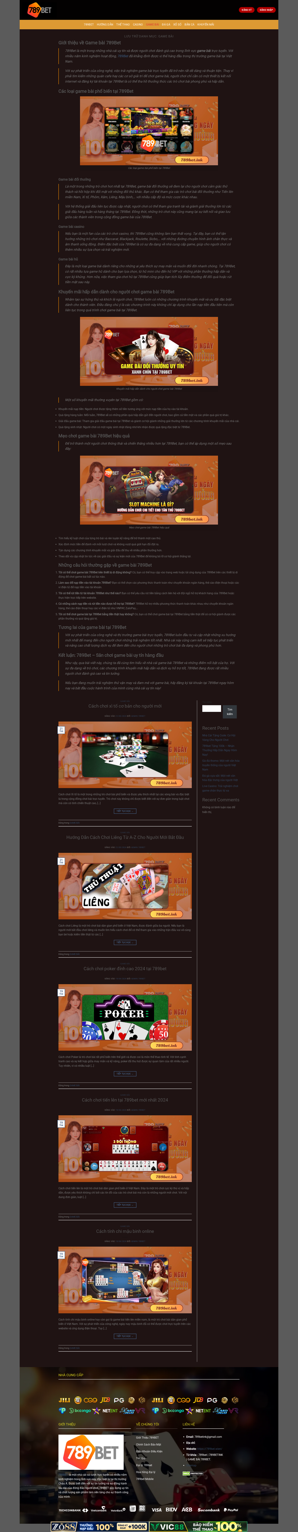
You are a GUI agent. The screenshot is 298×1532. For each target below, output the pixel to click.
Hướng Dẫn (105, 24)
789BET (89, 24)
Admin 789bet (138, 716)
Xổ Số (177, 24)
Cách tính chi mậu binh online (125, 1231)
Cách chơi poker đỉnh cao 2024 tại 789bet (125, 968)
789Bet (122, 56)
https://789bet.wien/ (209, 1448)
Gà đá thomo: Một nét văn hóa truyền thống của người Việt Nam (221, 765)
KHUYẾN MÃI (205, 24)
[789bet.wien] (39, 9)
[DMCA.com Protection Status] (193, 1473)
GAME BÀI (152, 24)
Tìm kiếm (207, 702)
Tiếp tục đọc (125, 811)
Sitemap (191, 1465)
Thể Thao (123, 24)
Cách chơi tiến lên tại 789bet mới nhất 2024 (125, 1100)
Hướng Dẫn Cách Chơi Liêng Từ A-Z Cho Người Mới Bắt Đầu (125, 837)
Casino (138, 24)
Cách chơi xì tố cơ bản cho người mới (125, 706)
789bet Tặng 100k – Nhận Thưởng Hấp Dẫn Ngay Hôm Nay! (219, 750)
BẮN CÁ (189, 24)
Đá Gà (166, 24)
